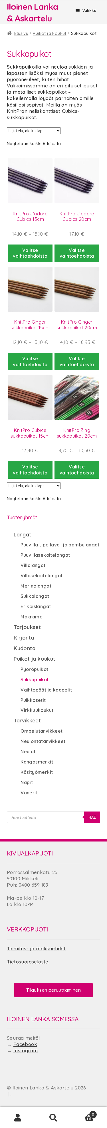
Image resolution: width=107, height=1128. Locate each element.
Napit (27, 782)
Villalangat (33, 565)
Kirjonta (24, 637)
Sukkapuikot (35, 679)
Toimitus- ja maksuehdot (36, 948)
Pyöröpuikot (34, 669)
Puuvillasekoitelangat (45, 555)
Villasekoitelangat (41, 575)
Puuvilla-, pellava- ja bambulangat (60, 545)
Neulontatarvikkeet (43, 741)
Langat (22, 534)
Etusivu (21, 33)
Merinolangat (36, 586)
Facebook (25, 1044)
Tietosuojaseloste (28, 962)
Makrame (32, 617)
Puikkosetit (33, 700)
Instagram (25, 1050)
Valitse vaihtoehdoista (30, 253)
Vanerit (29, 793)
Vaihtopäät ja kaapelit (46, 690)
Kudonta (24, 648)
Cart (82, 1112)
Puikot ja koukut (49, 33)
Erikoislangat (36, 606)
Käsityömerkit (37, 772)
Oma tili (18, 1117)
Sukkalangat (35, 596)
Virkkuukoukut (37, 710)
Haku (53, 1117)
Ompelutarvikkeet (41, 731)
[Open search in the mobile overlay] (53, 817)
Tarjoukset (27, 627)
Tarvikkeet (27, 720)
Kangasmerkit (37, 762)
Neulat (28, 751)
